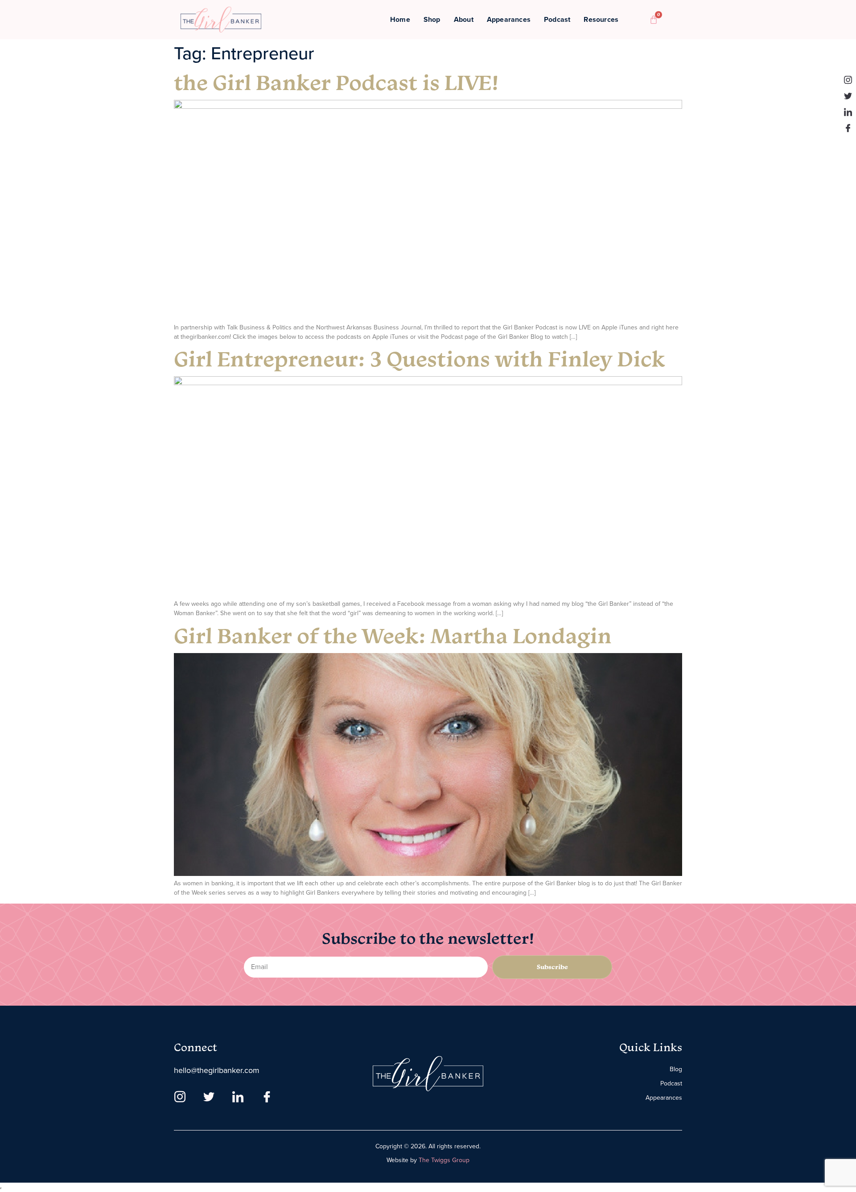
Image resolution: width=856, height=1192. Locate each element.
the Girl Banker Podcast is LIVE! (336, 82)
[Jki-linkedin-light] (848, 112)
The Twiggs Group (444, 1160)
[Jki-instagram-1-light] (848, 80)
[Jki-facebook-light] (848, 128)
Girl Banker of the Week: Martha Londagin (393, 635)
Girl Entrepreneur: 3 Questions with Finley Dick (419, 358)
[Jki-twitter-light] (848, 96)
